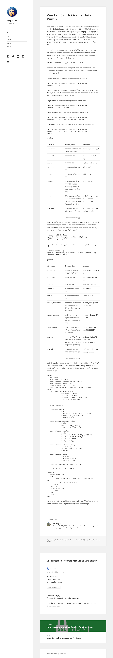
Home (8, 33)
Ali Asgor (64, 540)
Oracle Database (75, 540)
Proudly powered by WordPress (56, 654)
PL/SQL (83, 540)
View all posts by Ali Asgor (74, 528)
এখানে (79, 217)
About (8, 36)
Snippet (9, 43)
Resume (9, 40)
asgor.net (12, 20)
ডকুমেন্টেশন (83, 504)
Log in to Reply (53, 587)
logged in (60, 598)
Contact (9, 46)
